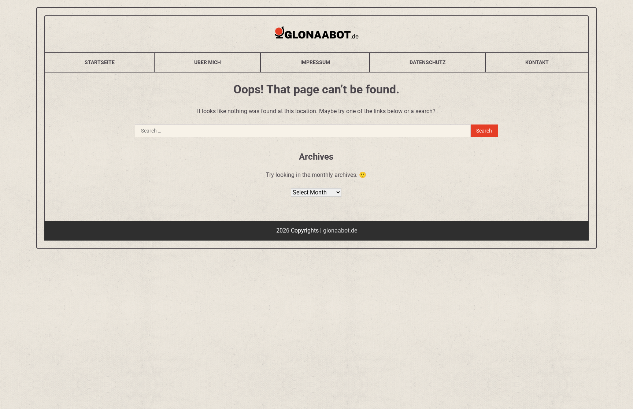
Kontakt (537, 62)
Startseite (100, 62)
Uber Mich (207, 62)
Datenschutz (428, 62)
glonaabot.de (340, 230)
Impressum (315, 62)
